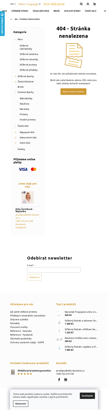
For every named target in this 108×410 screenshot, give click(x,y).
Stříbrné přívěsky (29, 70)
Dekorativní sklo (28, 137)
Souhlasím (87, 395)
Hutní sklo (25, 142)
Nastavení (20, 403)
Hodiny (21, 149)
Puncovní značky (19, 327)
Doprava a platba (19, 319)
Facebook (21, 224)
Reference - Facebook (21, 334)
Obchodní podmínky (21, 338)
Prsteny (24, 114)
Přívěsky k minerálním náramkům (27, 315)
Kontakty (15, 323)
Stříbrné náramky (29, 59)
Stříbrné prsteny (28, 64)
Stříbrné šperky (26, 76)
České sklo (23, 125)
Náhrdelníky (26, 98)
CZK (12, 4)
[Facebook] (59, 380)
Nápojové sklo (27, 132)
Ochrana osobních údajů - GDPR (27, 342)
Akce (20, 39)
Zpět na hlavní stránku (73, 92)
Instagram (21, 227)
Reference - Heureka (21, 330)
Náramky (24, 109)
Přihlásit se (34, 277)
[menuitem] (4, 11)
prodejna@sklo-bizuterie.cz (70, 370)
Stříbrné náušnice (29, 54)
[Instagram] (66, 380)
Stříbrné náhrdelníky (26, 47)
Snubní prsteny (28, 119)
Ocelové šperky (26, 92)
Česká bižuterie (26, 81)
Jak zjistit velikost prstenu (23, 311)
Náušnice (24, 103)
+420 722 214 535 (24, 221)
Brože (21, 86)
